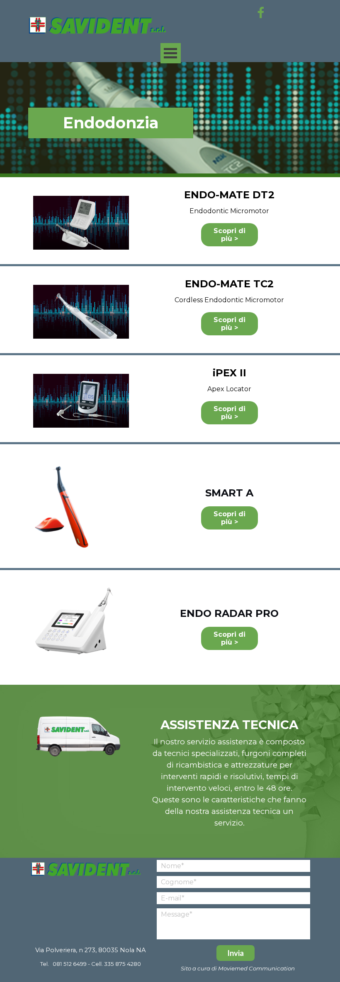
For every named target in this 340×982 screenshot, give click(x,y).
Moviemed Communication (256, 968)
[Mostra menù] (170, 53)
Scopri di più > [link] (229, 235)
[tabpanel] (111, 123)
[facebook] (261, 12)
